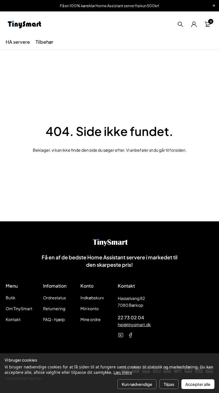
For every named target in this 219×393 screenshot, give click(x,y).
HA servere (18, 42)
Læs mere (122, 372)
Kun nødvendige (137, 384)
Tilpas (169, 384)
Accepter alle (197, 384)
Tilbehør (44, 42)
